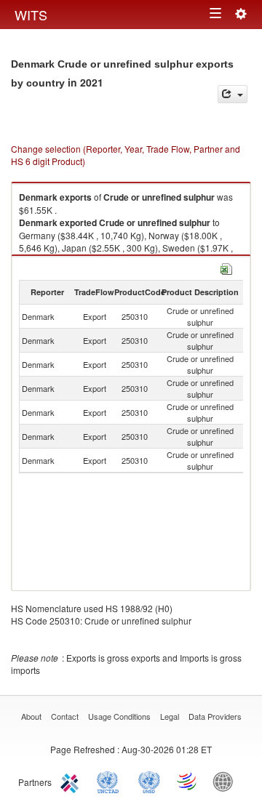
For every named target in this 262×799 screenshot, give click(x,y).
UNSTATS (149, 780)
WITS (31, 14)
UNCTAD (110, 780)
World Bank (226, 780)
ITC (72, 780)
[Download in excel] (226, 267)
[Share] (232, 94)
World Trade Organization (187, 780)
